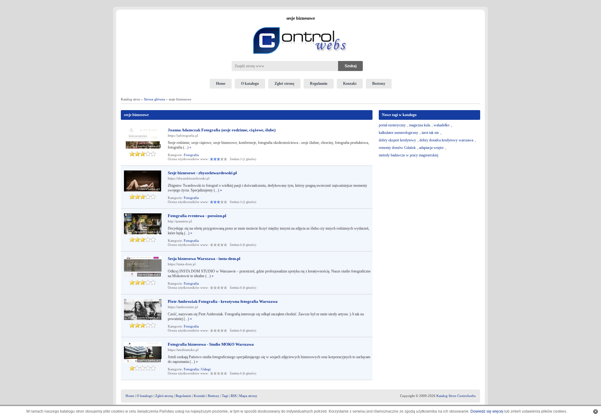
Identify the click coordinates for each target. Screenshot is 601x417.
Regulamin (318, 83)
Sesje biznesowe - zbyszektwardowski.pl (202, 172)
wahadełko (441, 125)
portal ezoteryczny (392, 125)
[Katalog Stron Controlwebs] (300, 25)
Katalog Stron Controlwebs (455, 396)
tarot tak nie (430, 132)
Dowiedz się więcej (486, 411)
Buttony (378, 83)
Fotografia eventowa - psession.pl (197, 215)
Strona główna (154, 99)
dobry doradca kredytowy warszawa (446, 140)
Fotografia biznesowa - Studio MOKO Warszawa (211, 344)
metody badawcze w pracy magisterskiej (408, 155)
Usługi (206, 369)
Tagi (225, 396)
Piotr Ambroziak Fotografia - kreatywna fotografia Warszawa (223, 301)
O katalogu (250, 83)
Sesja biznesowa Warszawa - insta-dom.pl (204, 258)
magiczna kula (419, 125)
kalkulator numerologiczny (398, 132)
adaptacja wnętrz (431, 147)
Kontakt (350, 83)
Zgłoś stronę (284, 83)
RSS (234, 396)
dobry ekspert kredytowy (397, 140)
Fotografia (191, 155)
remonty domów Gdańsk (397, 147)
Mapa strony (248, 396)
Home (220, 83)
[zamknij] (595, 411)
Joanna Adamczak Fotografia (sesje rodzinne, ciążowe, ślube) (221, 130)
